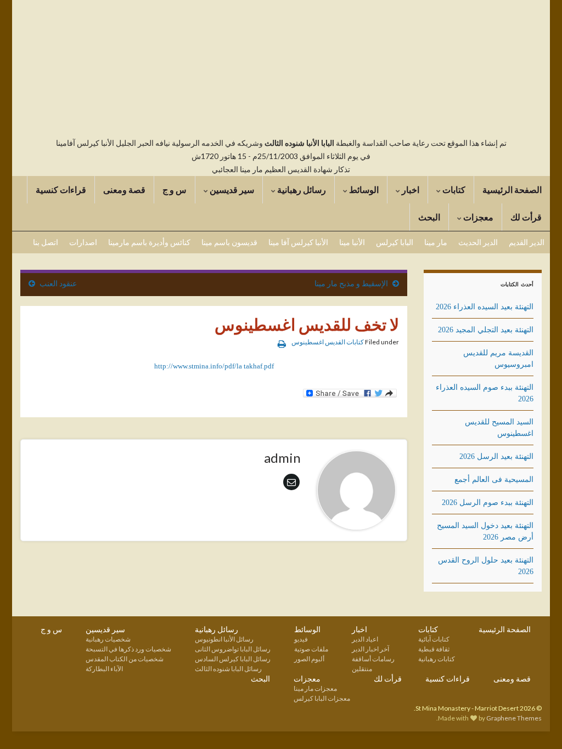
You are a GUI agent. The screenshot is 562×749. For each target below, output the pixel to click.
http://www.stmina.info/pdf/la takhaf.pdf (214, 366)
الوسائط (363, 189)
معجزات (477, 217)
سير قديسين (231, 189)
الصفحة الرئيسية (512, 189)
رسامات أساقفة (373, 659)
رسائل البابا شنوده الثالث (228, 669)
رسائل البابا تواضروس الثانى (233, 649)
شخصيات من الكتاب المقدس (125, 659)
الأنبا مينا (352, 242)
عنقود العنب (58, 283)
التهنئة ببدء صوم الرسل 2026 (487, 502)
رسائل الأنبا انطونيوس (224, 639)
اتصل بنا (45, 242)
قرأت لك (526, 217)
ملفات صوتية (311, 649)
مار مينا (435, 242)
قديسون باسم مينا (229, 242)
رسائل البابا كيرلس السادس (233, 659)
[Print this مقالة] (282, 343)
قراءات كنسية (61, 189)
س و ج (174, 189)
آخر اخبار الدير (370, 649)
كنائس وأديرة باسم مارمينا (149, 242)
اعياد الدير (365, 639)
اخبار (409, 189)
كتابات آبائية (433, 639)
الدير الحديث (478, 242)
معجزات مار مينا (315, 688)
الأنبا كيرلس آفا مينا (298, 242)
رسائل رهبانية (301, 189)
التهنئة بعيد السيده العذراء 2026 (484, 307)
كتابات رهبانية (436, 659)
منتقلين (362, 669)
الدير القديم (526, 242)
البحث (429, 217)
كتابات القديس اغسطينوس (327, 342)
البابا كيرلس (394, 242)
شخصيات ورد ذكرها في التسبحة (128, 649)
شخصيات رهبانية (108, 639)
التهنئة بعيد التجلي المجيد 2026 (485, 330)
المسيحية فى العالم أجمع (493, 479)
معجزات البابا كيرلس (322, 698)
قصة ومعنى (124, 189)
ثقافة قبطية (433, 649)
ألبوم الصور (309, 659)
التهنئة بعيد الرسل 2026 (496, 456)
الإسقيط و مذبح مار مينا (351, 283)
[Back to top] (24, 724)
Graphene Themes (514, 718)
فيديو (301, 639)
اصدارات (83, 242)
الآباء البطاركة (104, 669)
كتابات (453, 189)
